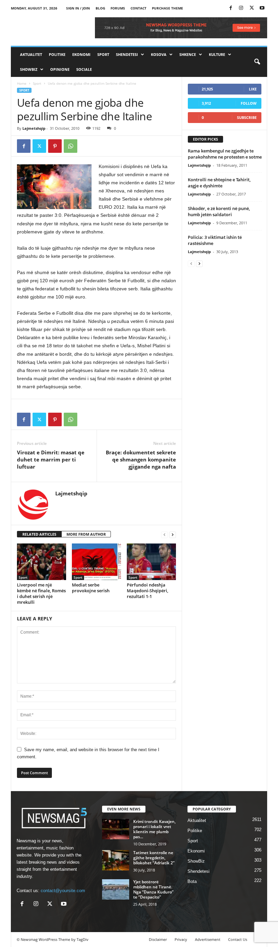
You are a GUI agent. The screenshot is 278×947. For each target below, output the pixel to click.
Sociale (84, 69)
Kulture (217, 54)
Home (21, 83)
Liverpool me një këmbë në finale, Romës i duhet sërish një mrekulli (41, 593)
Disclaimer (158, 939)
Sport (103, 54)
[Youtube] (262, 8)
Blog (100, 8)
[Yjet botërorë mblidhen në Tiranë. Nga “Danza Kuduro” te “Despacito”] (115, 889)
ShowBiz (28, 69)
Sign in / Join (78, 8)
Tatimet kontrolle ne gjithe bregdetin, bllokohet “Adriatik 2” (154, 858)
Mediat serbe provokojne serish (91, 588)
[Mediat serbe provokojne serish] (96, 561)
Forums (118, 8)
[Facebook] (230, 8)
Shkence (187, 54)
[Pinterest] (55, 146)
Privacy (181, 939)
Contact (138, 8)
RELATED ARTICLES (39, 534)
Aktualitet (31, 54)
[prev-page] (164, 534)
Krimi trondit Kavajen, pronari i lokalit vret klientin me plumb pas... (154, 829)
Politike (57, 54)
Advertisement (207, 939)
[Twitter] (251, 8)
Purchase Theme (167, 8)
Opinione (60, 69)
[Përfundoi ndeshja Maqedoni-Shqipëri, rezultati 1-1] (151, 561)
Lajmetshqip (33, 128)
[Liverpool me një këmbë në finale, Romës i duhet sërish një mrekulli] (41, 561)
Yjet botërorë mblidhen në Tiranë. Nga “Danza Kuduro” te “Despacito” (153, 889)
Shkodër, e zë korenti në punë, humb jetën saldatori (219, 211)
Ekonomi (81, 54)
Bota (192, 881)
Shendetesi (127, 54)
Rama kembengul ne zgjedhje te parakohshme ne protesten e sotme (225, 154)
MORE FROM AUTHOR (86, 534)
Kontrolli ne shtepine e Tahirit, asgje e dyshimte (219, 183)
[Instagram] (241, 8)
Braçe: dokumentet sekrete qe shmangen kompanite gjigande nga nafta (141, 459)
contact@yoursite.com (63, 890)
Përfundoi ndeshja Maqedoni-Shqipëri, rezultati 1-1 (147, 590)
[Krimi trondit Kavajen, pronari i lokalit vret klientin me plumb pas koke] (115, 829)
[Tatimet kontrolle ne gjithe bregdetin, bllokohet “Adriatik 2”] (115, 860)
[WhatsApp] (70, 146)
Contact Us (237, 939)
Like (253, 88)
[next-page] (172, 534)
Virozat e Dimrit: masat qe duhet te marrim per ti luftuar (50, 459)
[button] (257, 62)
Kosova (158, 54)
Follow (249, 103)
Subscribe (247, 117)
